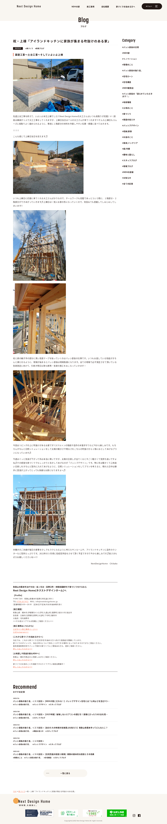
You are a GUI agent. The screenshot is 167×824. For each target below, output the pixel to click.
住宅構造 (127, 82)
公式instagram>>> (21, 632)
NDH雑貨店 (128, 88)
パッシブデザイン (131, 125)
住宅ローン (128, 76)
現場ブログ (128, 166)
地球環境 (127, 102)
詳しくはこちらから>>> (22, 649)
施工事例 (90, 6)
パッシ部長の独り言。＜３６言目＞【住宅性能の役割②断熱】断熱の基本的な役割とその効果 (53, 754)
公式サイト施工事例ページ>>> (25, 629)
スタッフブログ (130, 160)
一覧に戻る (65, 773)
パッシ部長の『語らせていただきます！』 (137, 95)
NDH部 (126, 53)
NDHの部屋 (128, 172)
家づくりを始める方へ (125, 6)
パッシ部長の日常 (131, 47)
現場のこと (128, 64)
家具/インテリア (130, 143)
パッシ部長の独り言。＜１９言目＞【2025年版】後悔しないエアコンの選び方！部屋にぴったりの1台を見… (60, 714)
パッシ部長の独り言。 (133, 70)
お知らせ (127, 178)
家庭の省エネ (129, 119)
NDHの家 (76, 6)
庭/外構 (126, 148)
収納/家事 (127, 131)
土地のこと (128, 108)
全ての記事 (128, 183)
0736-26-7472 (22, 601)
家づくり (127, 114)
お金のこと (128, 137)
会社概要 (105, 6)
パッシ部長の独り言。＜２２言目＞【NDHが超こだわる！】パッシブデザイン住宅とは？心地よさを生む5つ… (61, 701)
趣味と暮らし (129, 154)
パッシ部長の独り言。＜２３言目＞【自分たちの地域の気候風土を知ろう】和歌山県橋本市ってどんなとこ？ (60, 727)
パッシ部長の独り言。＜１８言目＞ (28, 741)
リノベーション (130, 59)
